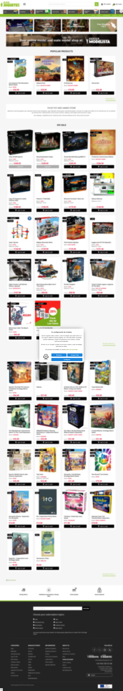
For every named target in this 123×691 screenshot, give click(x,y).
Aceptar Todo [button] (75, 355)
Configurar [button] (67, 359)
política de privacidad (71, 349)
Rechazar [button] (59, 355)
